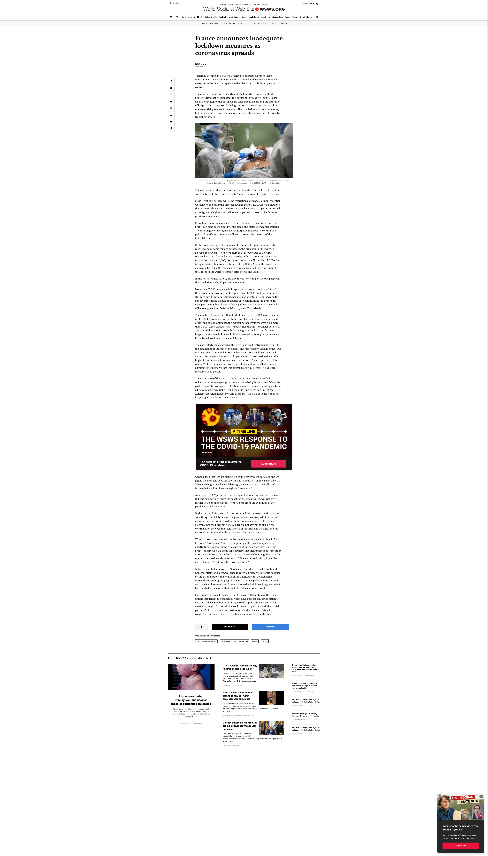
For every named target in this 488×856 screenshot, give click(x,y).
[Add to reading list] (171, 128)
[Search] (317, 18)
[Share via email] (171, 108)
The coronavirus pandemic (206, 641)
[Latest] (177, 18)
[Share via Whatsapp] (171, 94)
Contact (304, 4)
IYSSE (248, 23)
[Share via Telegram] (171, 101)
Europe (264, 641)
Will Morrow (200, 64)
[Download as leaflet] (171, 115)
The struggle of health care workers (234, 641)
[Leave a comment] (171, 121)
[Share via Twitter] (171, 88)
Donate (284, 23)
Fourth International (210, 23)
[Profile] (317, 4)
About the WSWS (260, 23)
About (311, 4)
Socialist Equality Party (232, 23)
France (254, 641)
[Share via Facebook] (171, 81)
